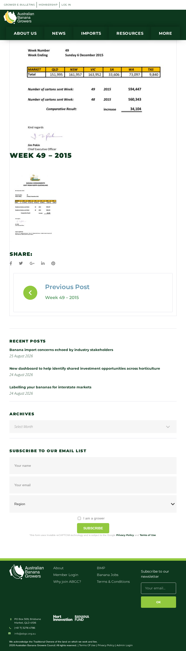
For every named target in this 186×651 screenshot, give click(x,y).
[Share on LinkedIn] (43, 263)
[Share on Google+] (32, 263)
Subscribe (93, 528)
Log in (66, 4)
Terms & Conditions (113, 581)
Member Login (65, 575)
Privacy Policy (125, 535)
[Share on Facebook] (11, 263)
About (58, 568)
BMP (101, 568)
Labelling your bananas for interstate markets (50, 387)
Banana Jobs (107, 575)
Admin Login (124, 645)
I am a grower (94, 518)
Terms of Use (148, 535)
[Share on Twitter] (21, 263)
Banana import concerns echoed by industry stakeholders (61, 350)
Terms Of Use (87, 645)
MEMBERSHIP (48, 4)
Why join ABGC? (67, 581)
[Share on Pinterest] (53, 263)
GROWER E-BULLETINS (19, 4)
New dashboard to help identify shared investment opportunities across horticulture (84, 368)
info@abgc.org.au (25, 633)
